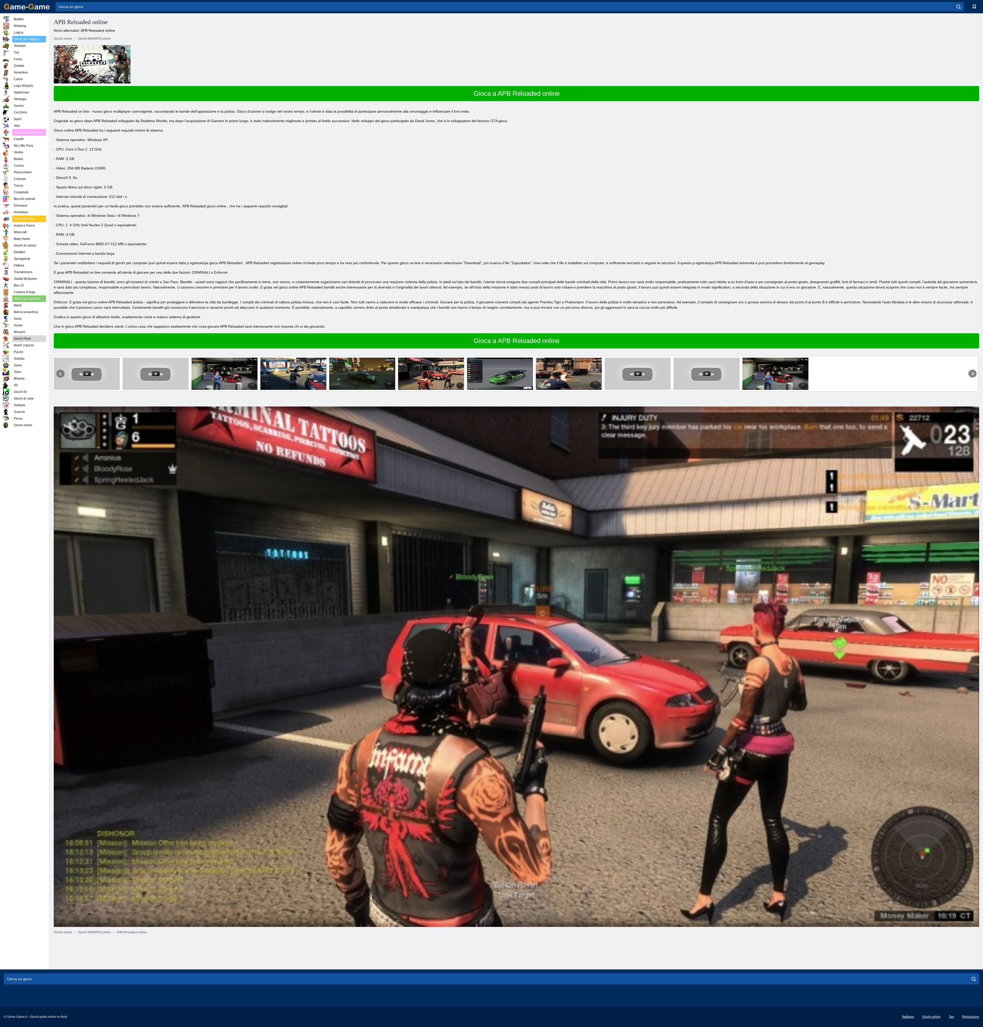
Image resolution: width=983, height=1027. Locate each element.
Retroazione (970, 1017)
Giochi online (931, 1017)
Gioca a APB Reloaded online (517, 93)
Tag (951, 1017)
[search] (958, 7)
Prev (60, 374)
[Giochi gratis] (27, 6)
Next (972, 374)
